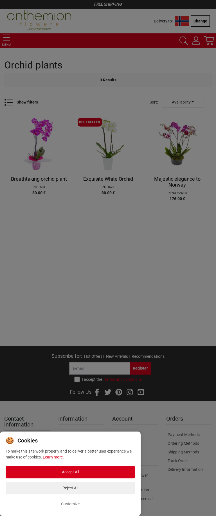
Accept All (70, 472)
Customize (70, 504)
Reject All (70, 488)
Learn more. (53, 457)
